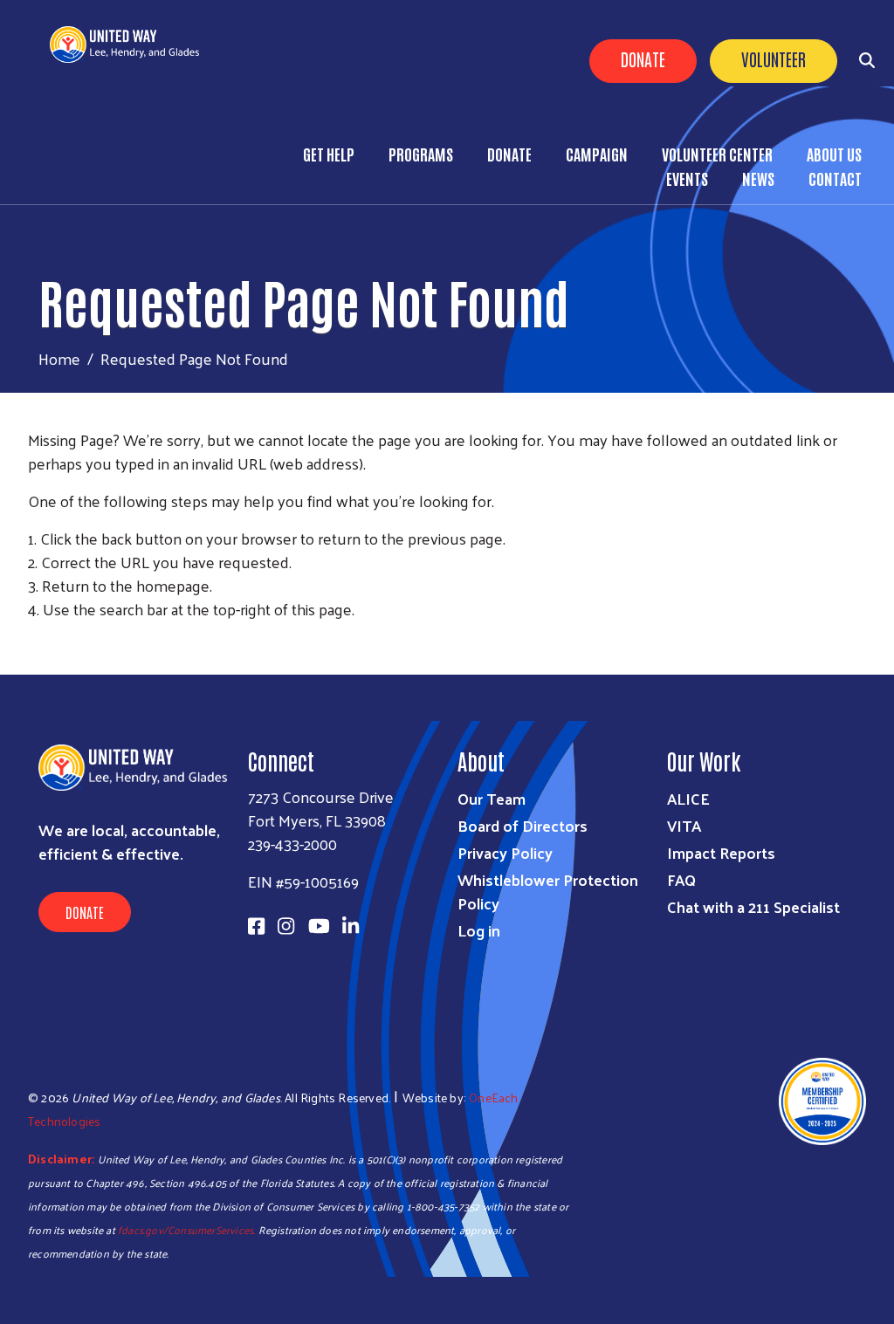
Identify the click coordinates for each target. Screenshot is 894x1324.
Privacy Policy (505, 852)
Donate (643, 58)
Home (59, 358)
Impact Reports (721, 852)
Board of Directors (522, 825)
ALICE (688, 798)
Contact (835, 178)
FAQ (681, 879)
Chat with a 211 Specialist (753, 906)
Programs (421, 153)
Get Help (328, 153)
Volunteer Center (717, 153)
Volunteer (773, 58)
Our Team (491, 798)
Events (687, 178)
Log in (478, 929)
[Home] (131, 44)
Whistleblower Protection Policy (547, 891)
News (758, 178)
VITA (684, 825)
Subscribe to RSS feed (35, 641)
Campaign (597, 153)
